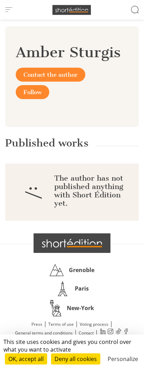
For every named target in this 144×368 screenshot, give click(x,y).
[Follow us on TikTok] (118, 332)
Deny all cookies (76, 359)
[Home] (71, 10)
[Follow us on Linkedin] (103, 332)
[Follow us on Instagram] (110, 332)
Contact (86, 333)
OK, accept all (26, 359)
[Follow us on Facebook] (126, 332)
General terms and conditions (44, 333)
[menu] (8, 10)
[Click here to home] (72, 243)
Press (36, 324)
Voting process (94, 324)
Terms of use (61, 324)
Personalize (123, 359)
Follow (32, 92)
